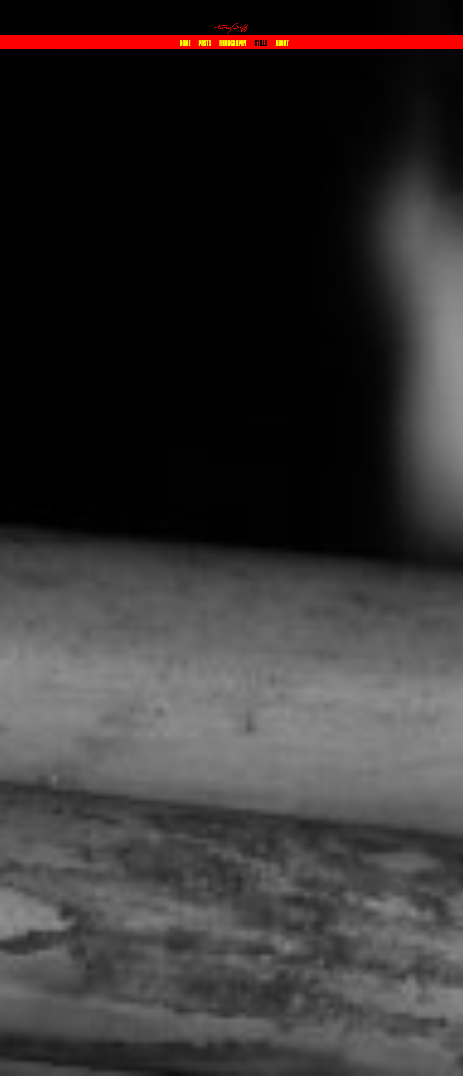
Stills (261, 43)
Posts (205, 43)
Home (185, 43)
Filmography (233, 43)
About (282, 43)
